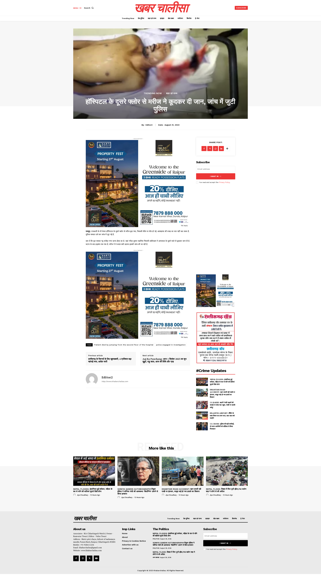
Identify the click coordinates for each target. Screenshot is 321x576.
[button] (89, 8)
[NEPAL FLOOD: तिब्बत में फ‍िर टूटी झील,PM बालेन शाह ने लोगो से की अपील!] (227, 471)
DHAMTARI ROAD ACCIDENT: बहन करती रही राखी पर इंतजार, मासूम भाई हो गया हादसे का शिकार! (222, 393)
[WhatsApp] (215, 148)
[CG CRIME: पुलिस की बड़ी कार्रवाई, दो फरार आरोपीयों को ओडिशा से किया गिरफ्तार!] (202, 426)
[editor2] (92, 379)
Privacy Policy (224, 182)
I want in (214, 176)
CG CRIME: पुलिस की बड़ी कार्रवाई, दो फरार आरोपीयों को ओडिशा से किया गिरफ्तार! (222, 426)
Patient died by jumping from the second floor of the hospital (123, 345)
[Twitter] (209, 148)
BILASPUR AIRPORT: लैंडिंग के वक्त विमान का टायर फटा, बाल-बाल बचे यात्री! (222, 415)
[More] (227, 148)
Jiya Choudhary (82, 495)
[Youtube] (96, 558)
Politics (156, 539)
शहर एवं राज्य (171, 93)
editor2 (149, 125)
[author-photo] (74, 495)
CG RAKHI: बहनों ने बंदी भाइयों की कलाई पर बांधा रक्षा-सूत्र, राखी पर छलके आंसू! (222, 405)
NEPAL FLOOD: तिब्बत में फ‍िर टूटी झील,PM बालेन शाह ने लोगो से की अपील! (226, 490)
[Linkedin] (221, 148)
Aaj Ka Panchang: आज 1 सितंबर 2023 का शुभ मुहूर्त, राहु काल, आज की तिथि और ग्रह (164, 360)
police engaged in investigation (171, 345)
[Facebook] (204, 148)
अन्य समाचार (156, 557)
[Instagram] (83, 558)
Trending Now (153, 93)
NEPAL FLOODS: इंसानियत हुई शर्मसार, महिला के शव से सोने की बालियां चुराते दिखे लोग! (222, 381)
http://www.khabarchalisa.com (115, 381)
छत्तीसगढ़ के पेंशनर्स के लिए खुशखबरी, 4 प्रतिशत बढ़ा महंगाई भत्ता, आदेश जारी (109, 360)
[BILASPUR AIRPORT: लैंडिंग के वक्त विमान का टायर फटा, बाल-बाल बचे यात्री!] (202, 416)
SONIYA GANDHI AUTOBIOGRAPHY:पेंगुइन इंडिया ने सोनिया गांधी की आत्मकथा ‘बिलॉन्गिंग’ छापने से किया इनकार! (137, 491)
